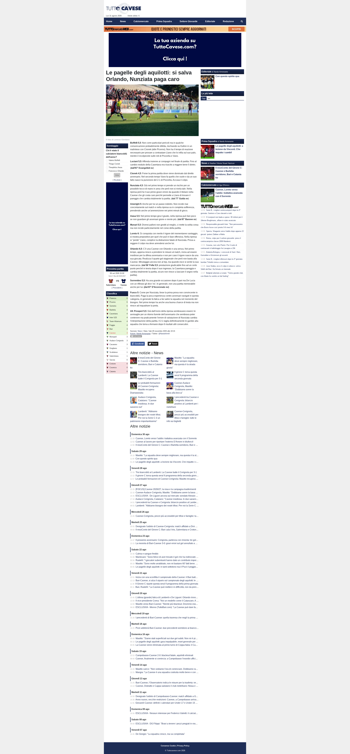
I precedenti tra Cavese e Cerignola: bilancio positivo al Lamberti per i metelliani (174, 502)
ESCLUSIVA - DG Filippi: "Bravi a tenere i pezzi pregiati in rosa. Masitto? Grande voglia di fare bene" (184, 723)
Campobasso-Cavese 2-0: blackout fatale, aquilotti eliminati (164, 655)
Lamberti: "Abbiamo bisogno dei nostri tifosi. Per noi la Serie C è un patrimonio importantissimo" (182, 505)
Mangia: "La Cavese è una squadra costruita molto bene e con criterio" (170, 672)
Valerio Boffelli (114, 160)
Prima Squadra (209, 141)
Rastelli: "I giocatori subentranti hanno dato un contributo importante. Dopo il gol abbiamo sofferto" (183, 560)
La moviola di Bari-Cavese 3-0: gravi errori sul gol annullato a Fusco (168, 543)
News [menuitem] (123, 21)
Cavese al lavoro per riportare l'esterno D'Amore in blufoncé (164, 442)
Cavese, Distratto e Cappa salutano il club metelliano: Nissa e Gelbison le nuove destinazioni (181, 686)
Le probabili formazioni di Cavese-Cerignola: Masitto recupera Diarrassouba (172, 479)
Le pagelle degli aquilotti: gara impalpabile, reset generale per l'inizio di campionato (176, 641)
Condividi (139, 344)
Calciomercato (209, 185)
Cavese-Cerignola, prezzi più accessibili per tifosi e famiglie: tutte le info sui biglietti (176, 516)
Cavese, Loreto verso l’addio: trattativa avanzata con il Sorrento (166, 438)
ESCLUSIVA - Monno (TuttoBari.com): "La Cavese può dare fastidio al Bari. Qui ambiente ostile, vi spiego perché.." (191, 607)
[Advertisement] (222, 120)
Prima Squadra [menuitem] (164, 21)
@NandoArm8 (164, 334)
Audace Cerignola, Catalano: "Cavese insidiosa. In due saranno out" (168, 499)
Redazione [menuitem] (228, 21)
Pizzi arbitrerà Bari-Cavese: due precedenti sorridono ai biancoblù (167, 628)
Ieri (209, 98)
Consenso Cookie (168, 746)
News (140, 331)
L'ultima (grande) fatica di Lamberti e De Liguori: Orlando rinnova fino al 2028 (173, 597)
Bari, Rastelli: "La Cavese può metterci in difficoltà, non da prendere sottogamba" (174, 587)
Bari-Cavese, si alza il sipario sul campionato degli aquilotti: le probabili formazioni (175, 580)
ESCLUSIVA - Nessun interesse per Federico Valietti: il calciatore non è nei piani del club (179, 713)
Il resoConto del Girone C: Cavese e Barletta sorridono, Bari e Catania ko (171, 445)
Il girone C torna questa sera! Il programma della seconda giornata (186, 375)
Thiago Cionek (114, 164)
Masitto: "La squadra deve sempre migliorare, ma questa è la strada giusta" (172, 455)
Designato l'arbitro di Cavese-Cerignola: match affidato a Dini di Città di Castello (174, 526)
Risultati (117, 180)
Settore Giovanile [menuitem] (188, 21)
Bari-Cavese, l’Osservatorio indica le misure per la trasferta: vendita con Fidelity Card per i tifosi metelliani (187, 682)
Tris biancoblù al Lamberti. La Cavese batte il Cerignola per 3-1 (150, 375)
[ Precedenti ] (117, 288)
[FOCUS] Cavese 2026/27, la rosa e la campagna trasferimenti (166, 489)
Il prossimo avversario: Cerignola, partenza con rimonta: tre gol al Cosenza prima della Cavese (181, 540)
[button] (117, 175)
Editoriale (206, 71)
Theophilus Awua (115, 167)
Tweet (154, 344)
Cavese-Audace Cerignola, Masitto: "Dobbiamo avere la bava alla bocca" (171, 492)
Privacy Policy (183, 746)
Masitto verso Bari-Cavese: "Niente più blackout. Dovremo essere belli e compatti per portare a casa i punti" (187, 604)
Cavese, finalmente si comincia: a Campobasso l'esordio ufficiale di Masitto (172, 658)
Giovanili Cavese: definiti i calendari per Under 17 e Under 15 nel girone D (171, 703)
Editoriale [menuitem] (210, 21)
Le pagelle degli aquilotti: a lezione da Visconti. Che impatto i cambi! (169, 462)
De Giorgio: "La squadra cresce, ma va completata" (160, 734)
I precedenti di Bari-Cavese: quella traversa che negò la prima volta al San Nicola (175, 617)
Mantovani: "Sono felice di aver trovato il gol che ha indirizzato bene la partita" (173, 557)
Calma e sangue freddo (147, 554)
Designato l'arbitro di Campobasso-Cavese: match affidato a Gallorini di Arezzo (174, 696)
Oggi (203, 98)
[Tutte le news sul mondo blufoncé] (123, 8)
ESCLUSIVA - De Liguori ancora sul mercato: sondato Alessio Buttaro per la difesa (175, 496)
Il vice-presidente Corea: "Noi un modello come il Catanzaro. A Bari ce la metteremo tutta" (179, 601)
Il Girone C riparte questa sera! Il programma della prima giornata (166, 584)
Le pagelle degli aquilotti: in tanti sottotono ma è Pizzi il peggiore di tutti (170, 567)
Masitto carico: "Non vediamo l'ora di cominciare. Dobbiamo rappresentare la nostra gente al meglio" (184, 669)
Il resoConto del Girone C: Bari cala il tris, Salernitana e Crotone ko (168, 529)
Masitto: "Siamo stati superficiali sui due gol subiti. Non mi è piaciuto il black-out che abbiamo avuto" (184, 638)
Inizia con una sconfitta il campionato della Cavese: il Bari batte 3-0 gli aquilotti (174, 577)
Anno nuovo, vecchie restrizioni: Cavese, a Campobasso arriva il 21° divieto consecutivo (178, 699)
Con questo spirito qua (146, 458)
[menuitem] (242, 21)
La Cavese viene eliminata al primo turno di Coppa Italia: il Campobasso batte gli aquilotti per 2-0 (182, 645)
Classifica (112, 293)
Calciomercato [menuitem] (141, 21)
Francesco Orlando (116, 171)
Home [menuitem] (109, 21)
